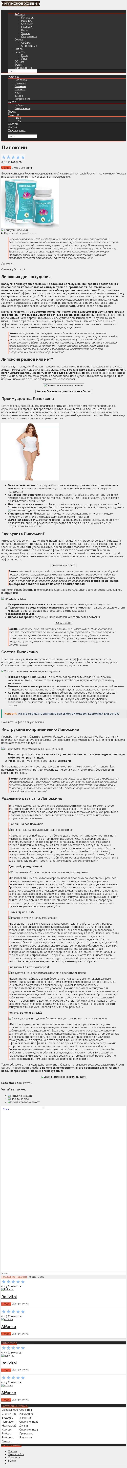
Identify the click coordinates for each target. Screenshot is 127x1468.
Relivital (9, 1296)
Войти (12, 1460)
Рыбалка (20, 14)
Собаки (26, 42)
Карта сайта (16, 1454)
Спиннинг (27, 23)
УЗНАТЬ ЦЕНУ (63, 623)
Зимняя (25, 33)
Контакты (14, 1457)
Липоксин (14, 147)
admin (29, 167)
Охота (19, 39)
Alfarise (8, 1326)
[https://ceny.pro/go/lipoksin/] (63, 385)
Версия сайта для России (20, 233)
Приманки (25, 1433)
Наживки (27, 20)
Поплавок (27, 17)
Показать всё (35, 1276)
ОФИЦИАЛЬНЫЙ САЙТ (63, 565)
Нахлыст (26, 27)
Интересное (9, 1343)
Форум (19, 64)
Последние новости (14, 1276)
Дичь (24, 58)
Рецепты (20, 52)
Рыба (24, 55)
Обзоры (19, 61)
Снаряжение (29, 36)
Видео (19, 49)
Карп (24, 30)
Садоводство (23, 67)
